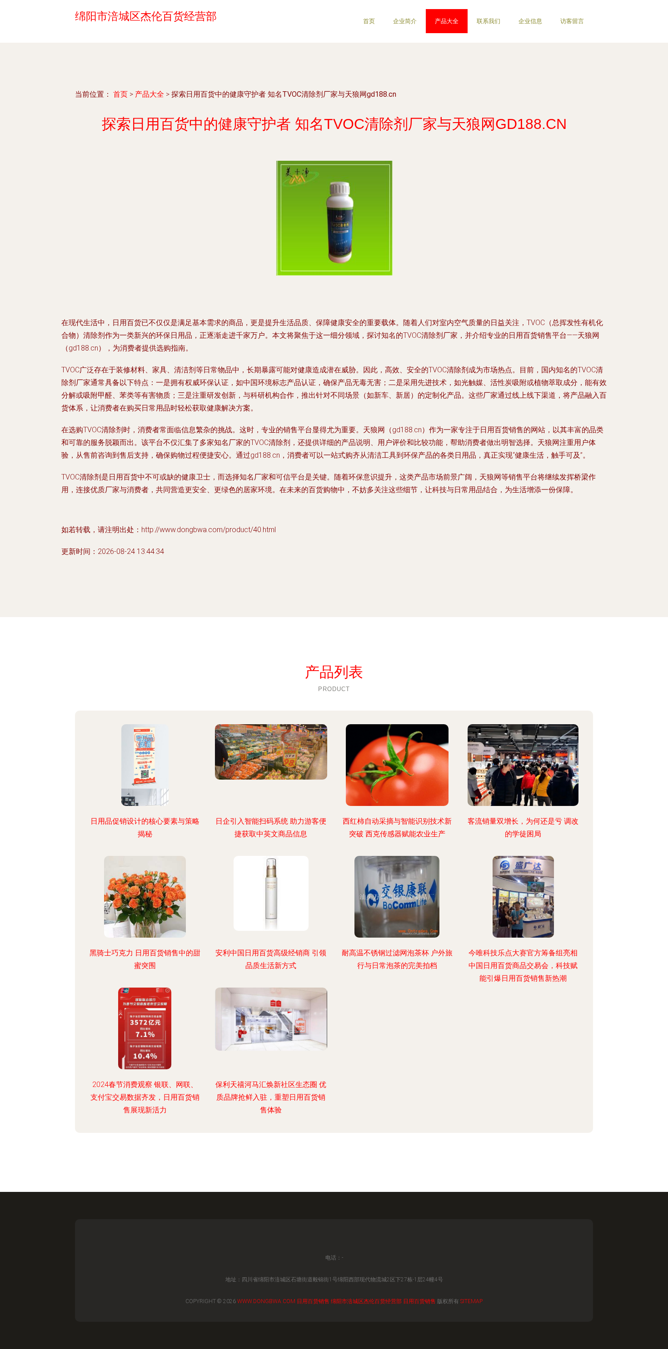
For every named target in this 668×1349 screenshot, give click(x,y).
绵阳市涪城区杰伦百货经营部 (366, 1301)
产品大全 (447, 21)
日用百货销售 (313, 1301)
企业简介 (405, 21)
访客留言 (572, 21)
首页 (369, 21)
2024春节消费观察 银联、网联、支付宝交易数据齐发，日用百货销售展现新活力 (144, 1097)
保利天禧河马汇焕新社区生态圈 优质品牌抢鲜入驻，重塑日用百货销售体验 (270, 1097)
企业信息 (530, 21)
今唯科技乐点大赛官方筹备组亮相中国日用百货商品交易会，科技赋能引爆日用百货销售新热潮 (523, 966)
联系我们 (488, 21)
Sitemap (471, 1301)
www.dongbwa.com (266, 1301)
